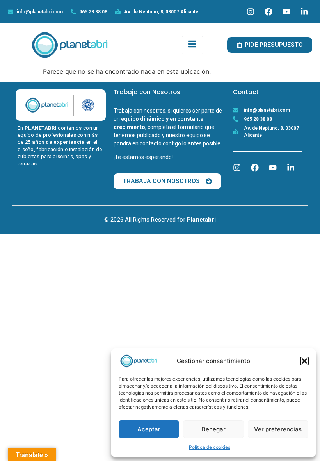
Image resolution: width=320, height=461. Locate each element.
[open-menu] (192, 45)
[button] (304, 361)
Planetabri (201, 219)
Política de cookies (209, 447)
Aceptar (148, 429)
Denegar (213, 429)
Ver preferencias (278, 429)
